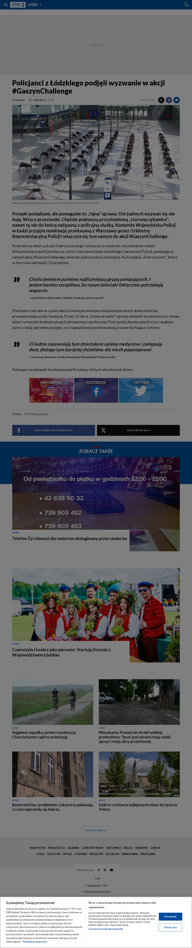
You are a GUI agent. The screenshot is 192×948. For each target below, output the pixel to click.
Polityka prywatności (34, 941)
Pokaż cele (170, 927)
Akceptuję (170, 916)
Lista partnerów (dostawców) (105, 928)
